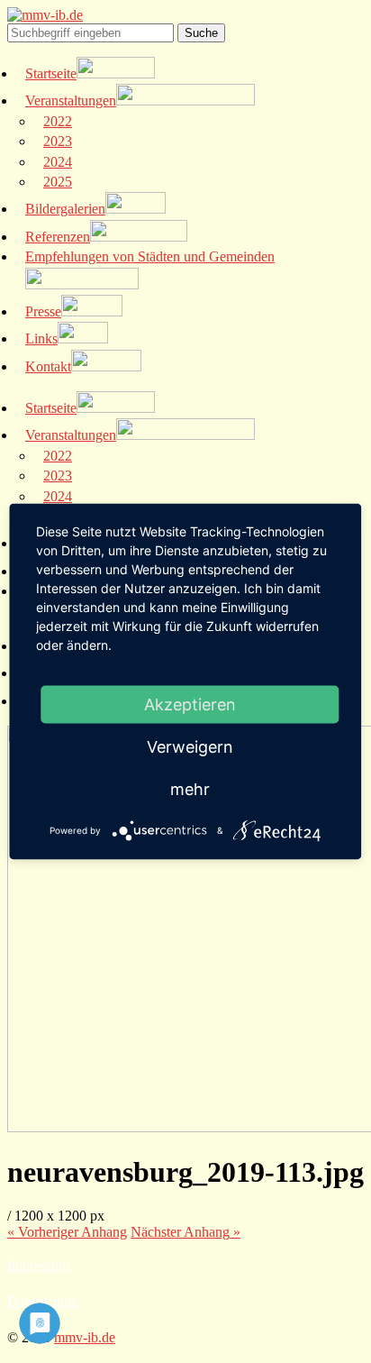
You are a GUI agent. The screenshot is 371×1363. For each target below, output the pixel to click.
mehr (190, 789)
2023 (57, 141)
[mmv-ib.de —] (45, 15)
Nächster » (185, 1232)
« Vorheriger (67, 1232)
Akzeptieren (190, 704)
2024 (57, 161)
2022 (57, 121)
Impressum (38, 1265)
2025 (57, 181)
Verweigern (190, 746)
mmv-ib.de (84, 1337)
